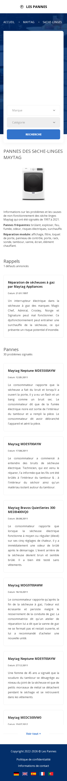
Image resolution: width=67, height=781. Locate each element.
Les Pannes (49, 751)
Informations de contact (33, 766)
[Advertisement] (33, 69)
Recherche (34, 134)
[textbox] (33, 110)
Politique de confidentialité (33, 759)
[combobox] (33, 110)
